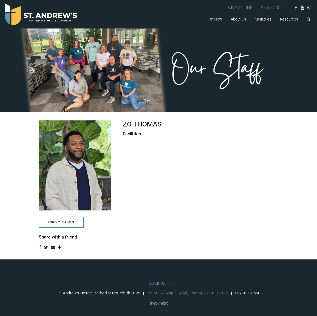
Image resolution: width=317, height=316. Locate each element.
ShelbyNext (158, 303)
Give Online (240, 7)
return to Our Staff (61, 222)
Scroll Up (157, 283)
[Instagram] (309, 7)
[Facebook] (296, 7)
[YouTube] (302, 7)
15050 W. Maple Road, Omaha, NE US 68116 (187, 293)
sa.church (272, 7)
